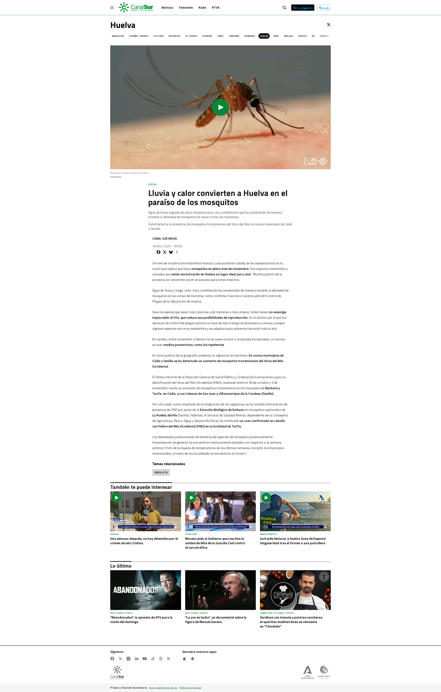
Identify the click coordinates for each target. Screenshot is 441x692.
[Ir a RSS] (169, 659)
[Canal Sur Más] (302, 7)
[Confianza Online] (324, 673)
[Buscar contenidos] (284, 8)
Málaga (288, 36)
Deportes (174, 36)
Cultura (158, 36)
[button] (220, 107)
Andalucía (118, 36)
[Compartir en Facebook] (158, 252)
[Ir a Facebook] (113, 659)
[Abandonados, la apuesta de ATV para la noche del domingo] (145, 590)
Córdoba (234, 36)
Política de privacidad (190, 687)
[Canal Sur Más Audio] (324, 7)
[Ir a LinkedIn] (137, 659)
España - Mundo (138, 36)
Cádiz (220, 36)
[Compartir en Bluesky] (171, 252)
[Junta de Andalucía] (307, 673)
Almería (207, 36)
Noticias (167, 7)
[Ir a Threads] (161, 659)
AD (313, 36)
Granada (249, 36)
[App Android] (193, 659)
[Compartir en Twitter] (165, 252)
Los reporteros (329, 36)
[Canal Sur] (136, 7)
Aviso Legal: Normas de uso (163, 687)
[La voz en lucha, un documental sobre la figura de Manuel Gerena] (220, 590)
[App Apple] (185, 659)
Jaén (276, 36)
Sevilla (302, 36)
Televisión (186, 7)
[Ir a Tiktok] (153, 659)
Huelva (264, 36)
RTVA (215, 7)
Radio (202, 7)
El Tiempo (191, 36)
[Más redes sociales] (177, 252)
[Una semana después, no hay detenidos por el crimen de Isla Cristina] (145, 511)
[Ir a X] (329, 25)
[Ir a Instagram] (129, 659)
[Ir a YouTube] (145, 659)
